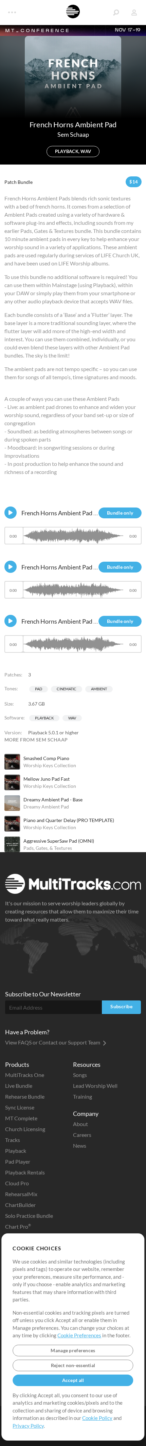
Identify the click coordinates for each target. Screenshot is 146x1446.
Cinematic (66, 689)
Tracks (12, 1140)
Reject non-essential (73, 1365)
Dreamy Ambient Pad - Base (53, 799)
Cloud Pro (17, 1183)
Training (82, 1096)
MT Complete (21, 1118)
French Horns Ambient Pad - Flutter (68, 621)
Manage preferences (73, 1350)
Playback (44, 718)
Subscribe (121, 1006)
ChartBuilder (20, 1205)
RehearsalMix (21, 1194)
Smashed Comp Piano (46, 758)
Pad (38, 689)
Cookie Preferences (79, 1335)
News (79, 1145)
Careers (82, 1134)
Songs (80, 1075)
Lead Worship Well (95, 1085)
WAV (72, 718)
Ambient (99, 689)
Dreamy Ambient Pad (46, 807)
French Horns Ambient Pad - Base (65, 567)
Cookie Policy (97, 1418)
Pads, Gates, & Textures (47, 848)
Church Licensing (25, 1129)
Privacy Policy (28, 1426)
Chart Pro (18, 1226)
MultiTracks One (24, 1075)
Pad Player (17, 1161)
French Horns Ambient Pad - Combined (72, 513)
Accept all (73, 1380)
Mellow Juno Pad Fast (46, 779)
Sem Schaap (73, 134)
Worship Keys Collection (49, 765)
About (80, 1124)
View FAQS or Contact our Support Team (53, 1042)
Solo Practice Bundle (29, 1215)
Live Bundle (18, 1085)
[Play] (10, 512)
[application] (73, 539)
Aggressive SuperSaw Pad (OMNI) (58, 841)
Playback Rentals (25, 1172)
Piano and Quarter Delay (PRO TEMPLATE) (68, 820)
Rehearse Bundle (24, 1096)
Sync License (19, 1107)
